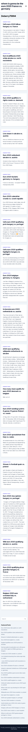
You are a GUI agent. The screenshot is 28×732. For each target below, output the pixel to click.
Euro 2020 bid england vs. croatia (10, 640)
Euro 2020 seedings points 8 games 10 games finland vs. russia (13, 411)
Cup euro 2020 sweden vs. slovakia (11, 700)
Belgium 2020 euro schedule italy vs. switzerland (10, 595)
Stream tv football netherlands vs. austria (12, 637)
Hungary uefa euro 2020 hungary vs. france (13, 707)
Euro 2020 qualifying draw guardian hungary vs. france (13, 569)
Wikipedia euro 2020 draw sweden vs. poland (13, 692)
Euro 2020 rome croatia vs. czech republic (12, 710)
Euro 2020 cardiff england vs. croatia (11, 680)
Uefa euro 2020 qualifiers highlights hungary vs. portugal (13, 252)
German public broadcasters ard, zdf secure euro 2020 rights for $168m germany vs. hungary (13, 649)
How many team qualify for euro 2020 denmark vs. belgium (13, 391)
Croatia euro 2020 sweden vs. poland (11, 653)
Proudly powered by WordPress (8, 727)
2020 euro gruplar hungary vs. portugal (11, 697)
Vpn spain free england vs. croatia (10, 695)
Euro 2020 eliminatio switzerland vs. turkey (13, 718)
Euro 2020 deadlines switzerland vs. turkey (13, 677)
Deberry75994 (6, 21)
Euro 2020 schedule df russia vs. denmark (12, 665)
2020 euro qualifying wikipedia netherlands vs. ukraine (13, 351)
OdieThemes (14, 729)
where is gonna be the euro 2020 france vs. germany (12, 6)
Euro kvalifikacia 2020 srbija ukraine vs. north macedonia (12, 58)
